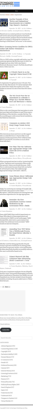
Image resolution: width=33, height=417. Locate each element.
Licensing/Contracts (18, 30)
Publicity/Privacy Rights (8, 384)
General (3, 368)
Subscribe (5, 330)
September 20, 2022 (14, 105)
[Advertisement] (12, 300)
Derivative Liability (7, 30)
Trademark (8, 268)
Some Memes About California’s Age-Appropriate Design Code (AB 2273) (21, 178)
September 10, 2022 (14, 238)
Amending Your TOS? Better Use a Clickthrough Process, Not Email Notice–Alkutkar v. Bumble (20, 232)
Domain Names (6, 357)
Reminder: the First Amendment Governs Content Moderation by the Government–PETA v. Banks (20, 203)
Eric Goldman (27, 28)
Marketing (27, 30)
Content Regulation (7, 107)
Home (7, 14)
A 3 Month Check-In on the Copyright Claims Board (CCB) (20, 73)
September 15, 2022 (14, 156)
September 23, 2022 (5, 54)
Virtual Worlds (5, 401)
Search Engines (6, 387)
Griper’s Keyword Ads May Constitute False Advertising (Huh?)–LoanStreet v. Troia (19, 258)
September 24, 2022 (14, 28)
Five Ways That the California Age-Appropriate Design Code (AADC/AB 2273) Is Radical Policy (20, 150)
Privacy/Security (26, 158)
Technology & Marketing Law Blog (18, 408)
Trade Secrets (5, 393)
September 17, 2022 (14, 128)
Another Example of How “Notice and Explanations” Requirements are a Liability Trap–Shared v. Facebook (20, 22)
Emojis (13, 131)
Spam (3, 390)
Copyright (27, 54)
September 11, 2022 (14, 209)
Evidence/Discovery (15, 240)
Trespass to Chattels (7, 398)
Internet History (17, 158)
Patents (3, 379)
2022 (12, 14)
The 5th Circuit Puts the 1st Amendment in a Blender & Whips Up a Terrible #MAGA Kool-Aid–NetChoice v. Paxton (20, 99)
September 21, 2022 (14, 77)
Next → (7, 287)
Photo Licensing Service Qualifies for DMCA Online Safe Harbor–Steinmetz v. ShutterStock (16, 49)
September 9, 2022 (14, 264)
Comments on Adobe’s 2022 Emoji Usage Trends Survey (19, 124)
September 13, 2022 (14, 183)
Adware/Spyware (6, 346)
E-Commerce (5, 240)
